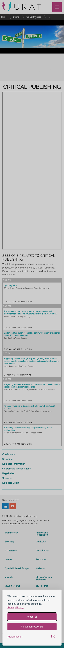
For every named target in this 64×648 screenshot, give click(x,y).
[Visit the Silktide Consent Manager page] (53, 636)
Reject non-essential (32, 626)
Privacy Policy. (15, 607)
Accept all (32, 616)
